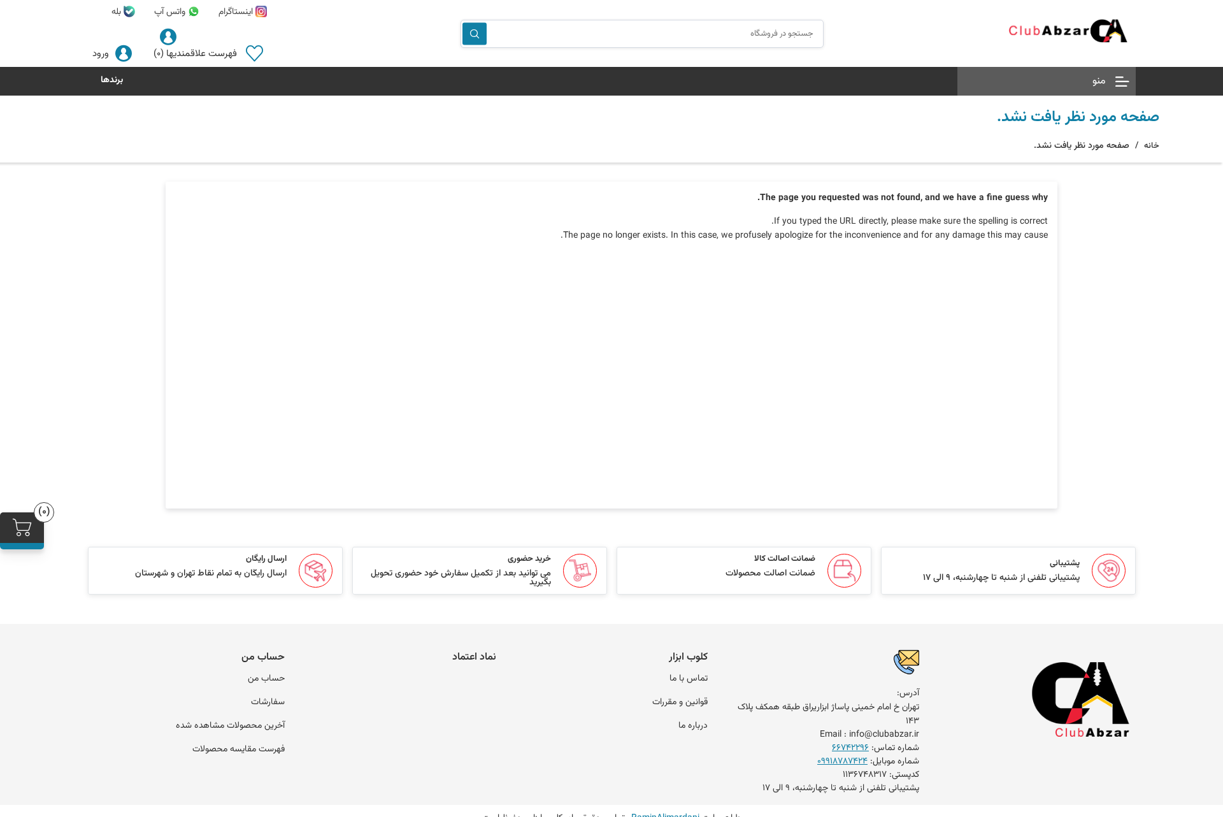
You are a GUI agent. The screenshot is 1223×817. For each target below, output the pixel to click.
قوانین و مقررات (680, 702)
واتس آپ (171, 12)
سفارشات (268, 702)
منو (1099, 81)
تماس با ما (688, 679)
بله (117, 12)
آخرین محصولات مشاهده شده (230, 726)
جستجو (474, 33)
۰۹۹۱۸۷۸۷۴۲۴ (842, 762)
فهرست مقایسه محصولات (238, 749)
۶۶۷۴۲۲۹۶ (850, 748)
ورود (100, 54)
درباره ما (693, 726)
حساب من (266, 679)
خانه (1151, 146)
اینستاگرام (236, 12)
